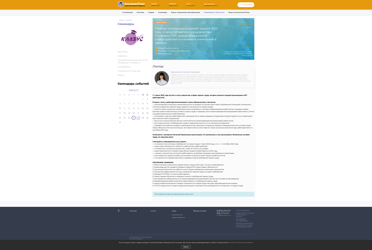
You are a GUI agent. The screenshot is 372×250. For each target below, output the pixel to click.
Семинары (129, 20)
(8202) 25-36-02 (173, 5)
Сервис (174, 211)
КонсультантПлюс (177, 215)
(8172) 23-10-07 (156, 5)
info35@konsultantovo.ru (211, 5)
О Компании (133, 211)
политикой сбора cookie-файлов (241, 242)
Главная (121, 20)
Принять (186, 247)
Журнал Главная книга (178, 217)
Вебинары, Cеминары (199, 211)
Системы (153, 211)
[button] (120, 90)
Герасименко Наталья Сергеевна (185, 72)
